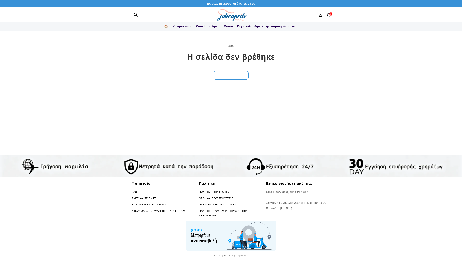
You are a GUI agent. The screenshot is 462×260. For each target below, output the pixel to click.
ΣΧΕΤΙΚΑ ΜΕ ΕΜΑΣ (144, 198)
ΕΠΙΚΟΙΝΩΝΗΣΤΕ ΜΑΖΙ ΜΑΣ (150, 204)
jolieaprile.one (241, 256)
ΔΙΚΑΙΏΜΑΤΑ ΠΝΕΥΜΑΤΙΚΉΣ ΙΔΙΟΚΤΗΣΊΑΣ (159, 211)
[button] (136, 14)
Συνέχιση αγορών (231, 75)
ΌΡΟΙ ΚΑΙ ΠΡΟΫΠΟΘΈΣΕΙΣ (216, 198)
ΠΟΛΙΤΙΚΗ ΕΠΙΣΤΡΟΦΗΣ (214, 191)
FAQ (134, 191)
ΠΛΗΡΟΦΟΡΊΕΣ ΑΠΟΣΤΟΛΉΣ (218, 204)
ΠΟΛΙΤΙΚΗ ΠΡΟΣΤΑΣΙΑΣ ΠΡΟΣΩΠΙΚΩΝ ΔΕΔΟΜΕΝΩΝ (223, 213)
